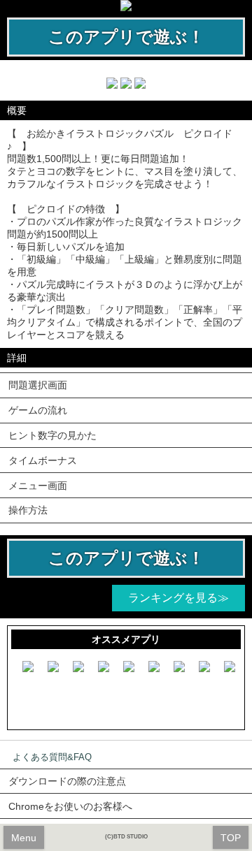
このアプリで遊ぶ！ (126, 36)
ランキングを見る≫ (178, 598)
